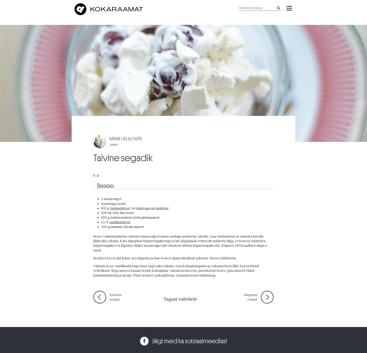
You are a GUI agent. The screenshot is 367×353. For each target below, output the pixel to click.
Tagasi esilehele (180, 299)
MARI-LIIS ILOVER (126, 138)
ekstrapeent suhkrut (152, 208)
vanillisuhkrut (120, 222)
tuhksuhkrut (120, 208)
